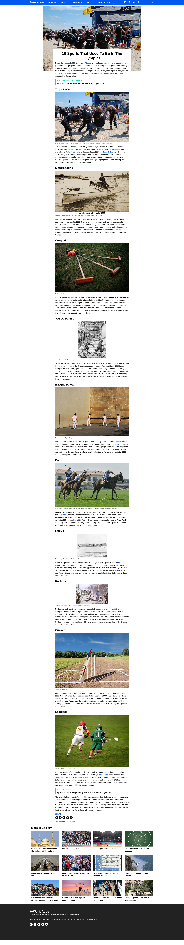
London (90, 374)
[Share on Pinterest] (67, 817)
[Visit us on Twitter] (38, 924)
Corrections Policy (79, 919)
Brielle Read (58, 821)
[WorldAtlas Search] (153, 2)
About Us (57, 919)
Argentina (63, 515)
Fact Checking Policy (67, 919)
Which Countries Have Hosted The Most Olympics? (80, 83)
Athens (88, 63)
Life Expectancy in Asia (71, 849)
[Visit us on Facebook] (35, 924)
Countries (64, 2)
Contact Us (37, 919)
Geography (77, 2)
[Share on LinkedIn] (71, 817)
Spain (116, 444)
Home (31, 919)
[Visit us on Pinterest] (42, 924)
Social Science (103, 2)
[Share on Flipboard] (56, 817)
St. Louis (121, 563)
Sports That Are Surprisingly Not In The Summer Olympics (84, 793)
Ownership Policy (91, 919)
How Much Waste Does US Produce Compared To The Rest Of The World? (44, 900)
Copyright (50, 919)
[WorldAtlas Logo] (38, 2)
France (63, 227)
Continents (52, 2)
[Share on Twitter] (63, 817)
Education (89, 2)
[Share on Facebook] (60, 817)
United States (71, 152)
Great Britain (108, 152)
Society (73, 821)
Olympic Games (102, 73)
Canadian (104, 775)
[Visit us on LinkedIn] (46, 924)
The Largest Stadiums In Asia (105, 849)
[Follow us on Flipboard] (31, 924)
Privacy (44, 919)
